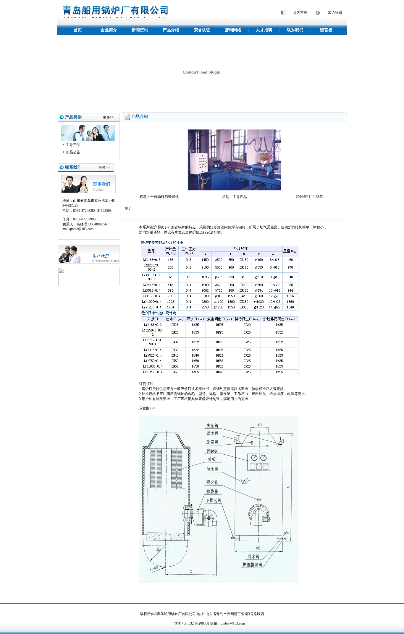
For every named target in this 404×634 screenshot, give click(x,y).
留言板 (326, 30)
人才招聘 (264, 30)
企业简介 (109, 30)
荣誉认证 (202, 30)
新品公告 (73, 152)
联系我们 (295, 30)
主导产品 (73, 145)
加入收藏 (335, 12)
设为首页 (300, 12)
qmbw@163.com (233, 623)
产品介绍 (171, 30)
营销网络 (233, 30)
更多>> (108, 117)
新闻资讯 (140, 30)
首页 (78, 30)
